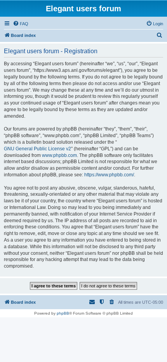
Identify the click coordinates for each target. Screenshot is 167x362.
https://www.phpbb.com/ (109, 175)
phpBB (63, 313)
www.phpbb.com (59, 155)
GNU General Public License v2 (37, 148)
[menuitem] (20, 23)
